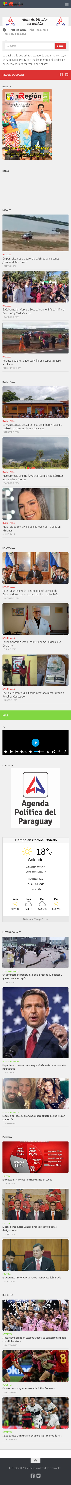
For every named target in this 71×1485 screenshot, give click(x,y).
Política (6, 1176)
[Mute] (30, 751)
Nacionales (8, 587)
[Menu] (67, 4)
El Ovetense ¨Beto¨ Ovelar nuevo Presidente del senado (31, 1277)
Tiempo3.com (41, 919)
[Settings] (48, 751)
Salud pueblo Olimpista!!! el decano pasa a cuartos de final (32, 1435)
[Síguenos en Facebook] (61, 75)
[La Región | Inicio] (16, 4)
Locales (6, 255)
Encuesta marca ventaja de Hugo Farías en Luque (27, 1179)
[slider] (21, 751)
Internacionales (10, 971)
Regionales (8, 421)
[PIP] (53, 751)
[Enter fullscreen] (65, 751)
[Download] (59, 751)
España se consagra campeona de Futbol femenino (28, 1388)
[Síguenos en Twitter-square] (67, 75)
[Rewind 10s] (5, 751)
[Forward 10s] (17, 751)
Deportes (7, 1334)
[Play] (11, 751)
